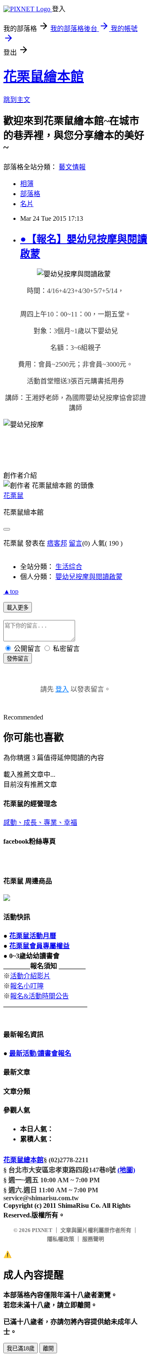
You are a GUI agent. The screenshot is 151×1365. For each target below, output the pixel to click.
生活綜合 (68, 566)
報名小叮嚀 (27, 986)
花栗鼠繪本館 (43, 76)
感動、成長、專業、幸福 (40, 822)
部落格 (30, 193)
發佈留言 (18, 659)
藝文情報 (72, 167)
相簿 (27, 183)
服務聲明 (93, 1239)
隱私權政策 (60, 1239)
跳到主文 (16, 99)
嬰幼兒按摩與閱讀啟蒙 (88, 576)
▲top (10, 591)
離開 (48, 1348)
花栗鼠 (13, 495)
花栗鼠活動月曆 (32, 935)
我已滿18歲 (20, 1348)
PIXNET (42, 1230)
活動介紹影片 (30, 976)
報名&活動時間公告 (39, 996)
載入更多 (18, 608)
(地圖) (126, 1170)
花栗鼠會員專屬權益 (39, 945)
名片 (27, 203)
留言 (75, 543)
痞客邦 (57, 543)
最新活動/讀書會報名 (40, 1053)
